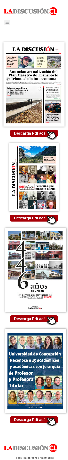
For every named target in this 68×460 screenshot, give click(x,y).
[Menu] (7, 22)
